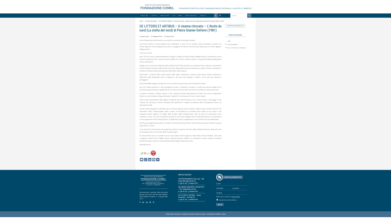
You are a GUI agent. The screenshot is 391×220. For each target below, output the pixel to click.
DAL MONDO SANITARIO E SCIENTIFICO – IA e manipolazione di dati (191, 188)
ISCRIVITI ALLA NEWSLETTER (235, 26)
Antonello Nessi (169, 36)
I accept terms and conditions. (227, 200)
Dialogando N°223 (157, 36)
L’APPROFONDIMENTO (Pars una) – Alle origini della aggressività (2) (191, 180)
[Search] (249, 15)
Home (141, 21)
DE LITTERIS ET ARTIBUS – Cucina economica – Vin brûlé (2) (189, 196)
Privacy (223, 214)
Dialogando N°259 (193, 183)
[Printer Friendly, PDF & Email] (145, 153)
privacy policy (236, 197)
